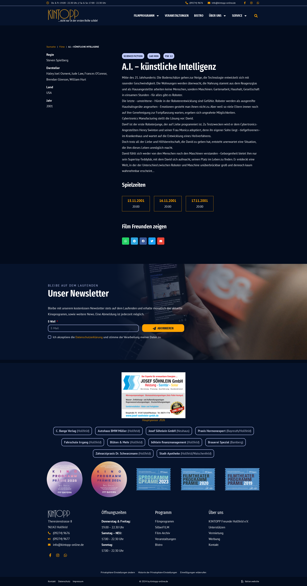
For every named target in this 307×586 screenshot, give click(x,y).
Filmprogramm (144, 16)
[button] (256, 16)
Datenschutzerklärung (89, 337)
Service (237, 16)
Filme (62, 46)
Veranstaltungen (177, 16)
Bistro (198, 16)
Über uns (215, 16)
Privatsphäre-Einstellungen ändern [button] (118, 572)
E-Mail (52, 321)
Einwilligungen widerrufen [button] (193, 572)
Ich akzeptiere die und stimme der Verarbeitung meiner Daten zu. (107, 337)
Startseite (51, 46)
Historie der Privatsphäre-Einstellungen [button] (157, 572)
